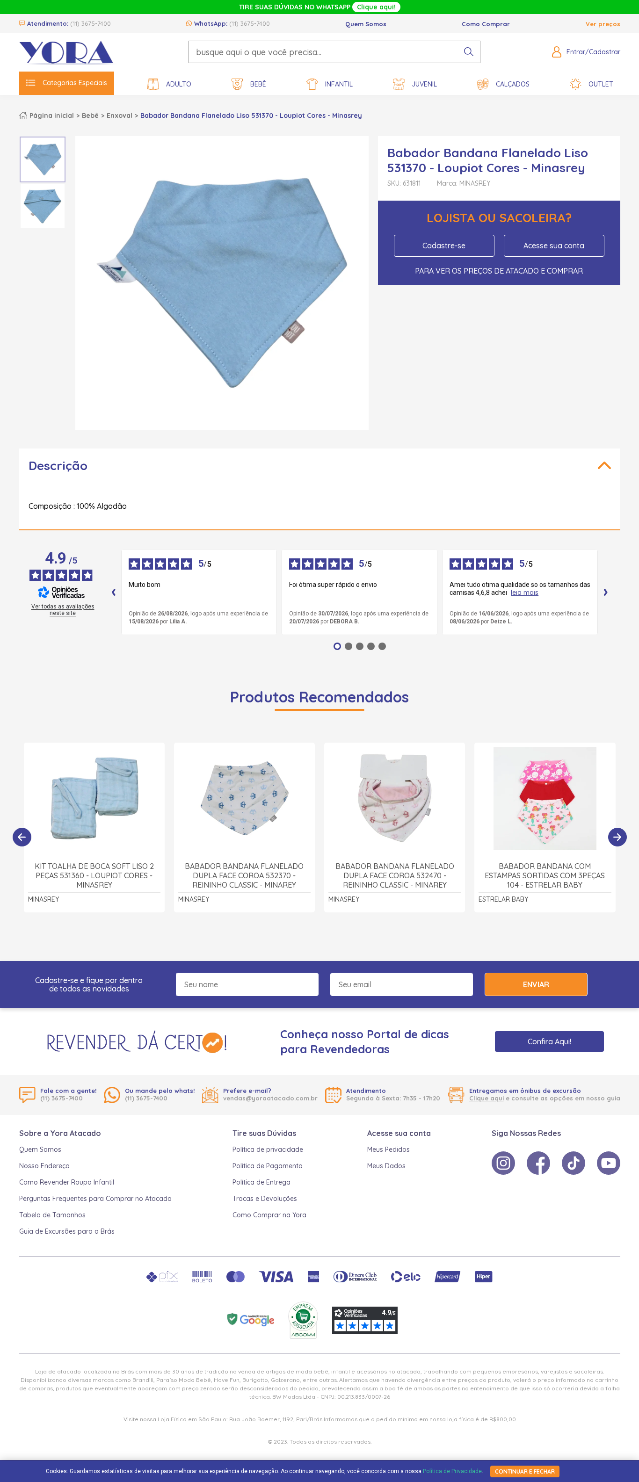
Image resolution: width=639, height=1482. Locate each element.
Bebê (258, 84)
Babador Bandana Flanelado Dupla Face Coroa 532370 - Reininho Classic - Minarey (244, 875)
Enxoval (119, 115)
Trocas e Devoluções (264, 1198)
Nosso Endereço (44, 1166)
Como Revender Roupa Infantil (66, 1182)
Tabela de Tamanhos (52, 1215)
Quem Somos (365, 24)
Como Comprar (486, 24)
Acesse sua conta (553, 245)
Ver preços (603, 24)
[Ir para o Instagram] (503, 1163)
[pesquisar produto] (468, 52)
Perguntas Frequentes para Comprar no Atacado (95, 1198)
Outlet (600, 84)
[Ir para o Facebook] (538, 1163)
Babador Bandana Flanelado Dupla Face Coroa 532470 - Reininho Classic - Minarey (394, 875)
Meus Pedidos (388, 1149)
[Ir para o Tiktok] (573, 1163)
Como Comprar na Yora (269, 1215)
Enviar (536, 984)
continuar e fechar (525, 1471)
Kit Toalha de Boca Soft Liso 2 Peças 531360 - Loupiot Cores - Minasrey (94, 875)
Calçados (513, 84)
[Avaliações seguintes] (605, 592)
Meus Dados (386, 1166)
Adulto (178, 84)
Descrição (58, 465)
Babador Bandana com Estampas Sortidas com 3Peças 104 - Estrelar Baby (545, 875)
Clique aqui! (376, 7)
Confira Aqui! (549, 1041)
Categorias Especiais (75, 83)
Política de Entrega (261, 1182)
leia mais (524, 593)
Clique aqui (486, 1098)
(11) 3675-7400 (90, 23)
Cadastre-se (443, 245)
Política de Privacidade (452, 1471)
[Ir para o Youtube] (608, 1163)
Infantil (339, 84)
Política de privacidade (267, 1149)
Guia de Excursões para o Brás (67, 1231)
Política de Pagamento (267, 1166)
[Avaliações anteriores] (113, 592)
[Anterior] (22, 837)
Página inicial (51, 115)
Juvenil (424, 84)
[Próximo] (617, 837)
